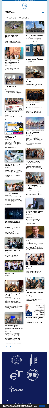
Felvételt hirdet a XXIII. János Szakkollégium (13, 112)
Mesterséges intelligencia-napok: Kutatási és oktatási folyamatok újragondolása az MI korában (14, 327)
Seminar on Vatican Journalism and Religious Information (34, 211)
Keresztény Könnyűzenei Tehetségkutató (12, 136)
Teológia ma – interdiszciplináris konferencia (34, 291)
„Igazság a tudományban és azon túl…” (12, 294)
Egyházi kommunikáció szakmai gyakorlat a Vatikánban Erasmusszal (35, 132)
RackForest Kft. (26, 404)
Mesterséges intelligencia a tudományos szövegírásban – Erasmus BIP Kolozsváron (13, 222)
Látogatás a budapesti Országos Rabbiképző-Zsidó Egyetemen (33, 187)
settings (35, 406)
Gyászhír (28, 240)
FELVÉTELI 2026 (9, 273)
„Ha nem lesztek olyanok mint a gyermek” (35, 80)
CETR (25, 0)
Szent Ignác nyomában (11, 193)
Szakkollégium (21, 0)
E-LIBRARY (15, 0)
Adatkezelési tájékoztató (37, 404)
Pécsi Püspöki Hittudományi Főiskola (10, 12)
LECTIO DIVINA (32, 0)
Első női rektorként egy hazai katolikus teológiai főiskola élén (35, 58)
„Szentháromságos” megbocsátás (10, 87)
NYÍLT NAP (29, 266)
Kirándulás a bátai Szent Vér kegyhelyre (12, 251)
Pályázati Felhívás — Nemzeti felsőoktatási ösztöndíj (13, 164)
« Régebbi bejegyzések (9, 346)
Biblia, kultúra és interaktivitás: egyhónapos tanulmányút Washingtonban (13, 62)
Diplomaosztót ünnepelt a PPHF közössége (33, 103)
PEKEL (28, 0)
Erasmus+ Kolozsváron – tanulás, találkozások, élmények (12, 36)
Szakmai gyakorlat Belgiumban (34, 35)
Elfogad (42, 406)
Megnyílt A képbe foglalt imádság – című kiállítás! (33, 161)
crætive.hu (14, 404)
